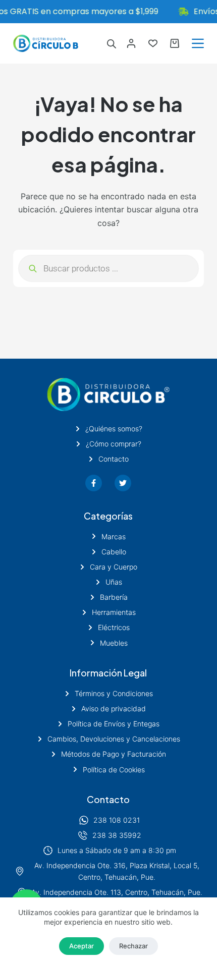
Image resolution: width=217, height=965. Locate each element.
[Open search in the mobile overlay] (111, 43)
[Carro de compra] (174, 43)
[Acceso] (131, 43)
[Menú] (198, 43)
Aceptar (81, 946)
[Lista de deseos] (152, 43)
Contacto (108, 799)
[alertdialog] (108, 11)
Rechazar (133, 946)
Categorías (108, 516)
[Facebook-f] (93, 483)
